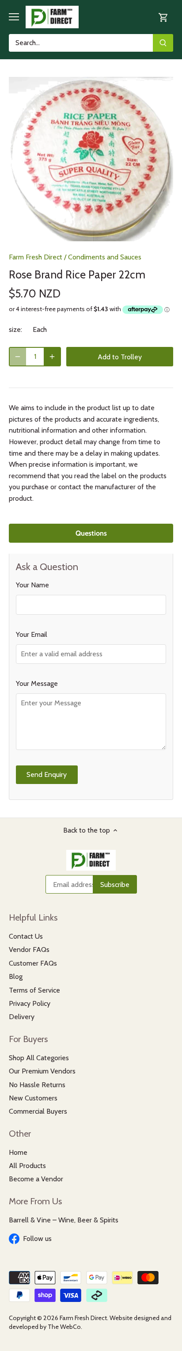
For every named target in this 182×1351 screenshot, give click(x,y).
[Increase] (52, 356)
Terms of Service (34, 990)
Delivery (21, 1016)
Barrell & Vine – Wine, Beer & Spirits (63, 1220)
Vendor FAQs (29, 949)
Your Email (31, 634)
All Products (27, 1165)
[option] (91, 159)
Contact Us (26, 936)
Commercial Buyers (38, 1111)
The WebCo (64, 1327)
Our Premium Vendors (42, 1071)
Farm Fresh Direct (35, 257)
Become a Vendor (36, 1179)
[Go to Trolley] (163, 17)
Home (18, 1152)
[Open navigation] (14, 16)
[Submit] (163, 43)
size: (15, 329)
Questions (91, 533)
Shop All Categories (39, 1058)
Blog (16, 976)
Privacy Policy (29, 1003)
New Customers (33, 1098)
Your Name (32, 585)
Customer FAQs (33, 963)
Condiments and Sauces (104, 257)
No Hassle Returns (37, 1085)
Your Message (37, 683)
